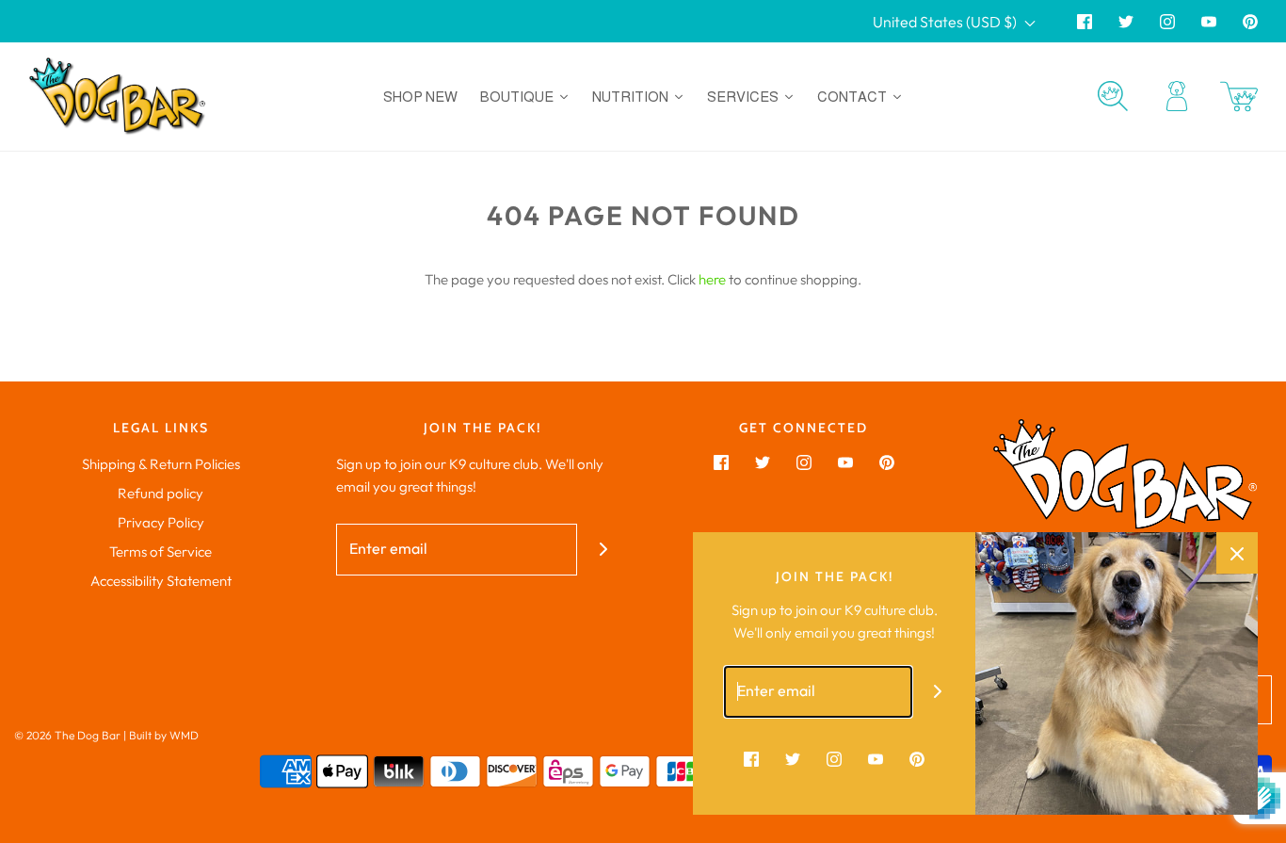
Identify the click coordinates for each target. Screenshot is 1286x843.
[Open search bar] (1112, 96)
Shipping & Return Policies (161, 464)
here (712, 279)
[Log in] (1177, 96)
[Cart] (1239, 96)
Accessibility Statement (161, 581)
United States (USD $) (946, 21)
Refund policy (160, 493)
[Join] (603, 550)
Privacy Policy (161, 522)
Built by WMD (164, 735)
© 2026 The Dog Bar (67, 735)
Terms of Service (160, 551)
